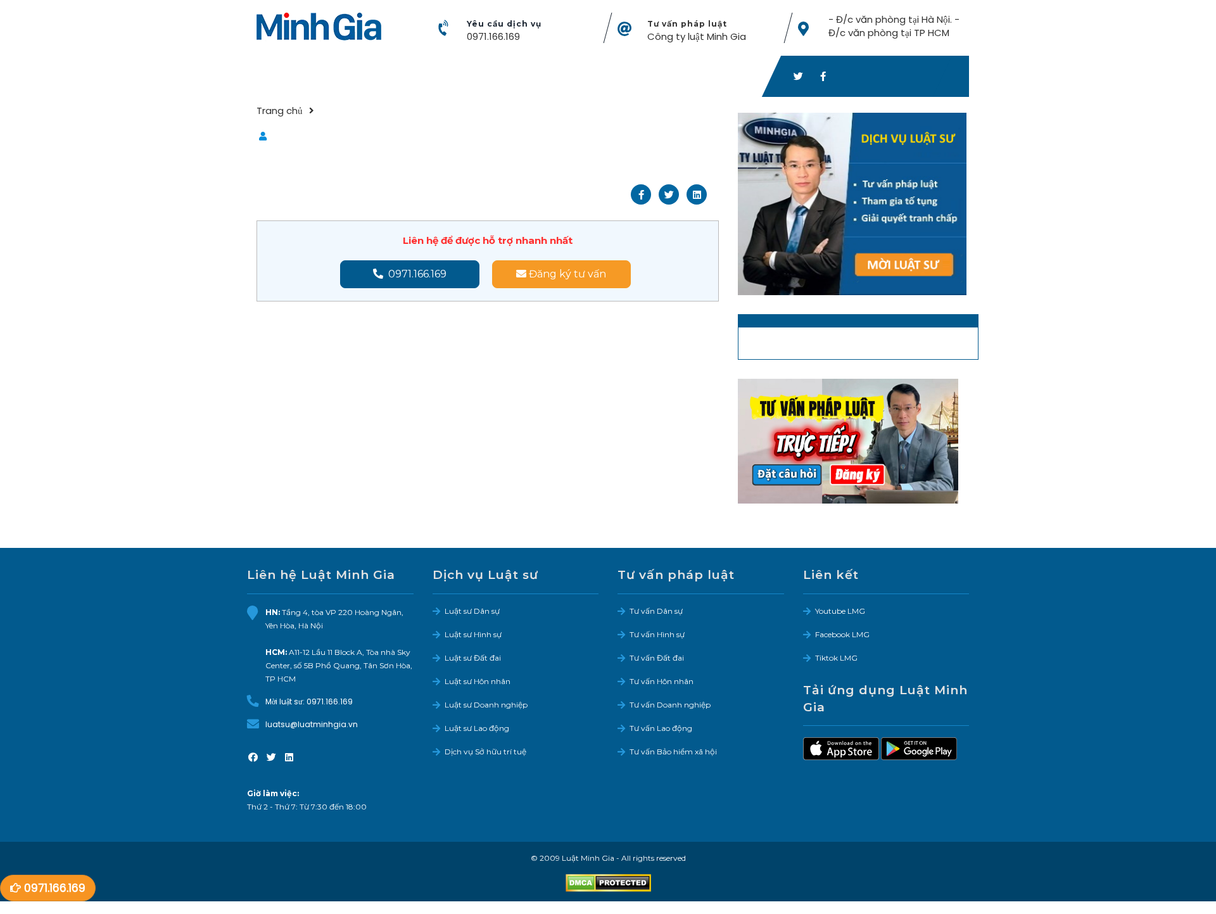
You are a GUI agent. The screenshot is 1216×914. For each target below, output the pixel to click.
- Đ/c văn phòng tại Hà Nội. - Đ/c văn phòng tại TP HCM (894, 26)
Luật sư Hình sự (473, 634)
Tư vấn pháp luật (687, 24)
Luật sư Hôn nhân (477, 681)
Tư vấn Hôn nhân (662, 681)
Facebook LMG (842, 634)
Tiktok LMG (836, 658)
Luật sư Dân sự (472, 611)
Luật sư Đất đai (473, 658)
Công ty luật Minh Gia (696, 36)
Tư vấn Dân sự (656, 611)
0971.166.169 (493, 36)
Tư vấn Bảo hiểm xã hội (673, 751)
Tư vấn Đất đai (657, 658)
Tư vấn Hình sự (657, 634)
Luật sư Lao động (477, 728)
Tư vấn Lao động (661, 728)
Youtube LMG (840, 611)
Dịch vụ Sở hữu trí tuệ (485, 751)
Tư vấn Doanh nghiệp (670, 704)
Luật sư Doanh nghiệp (486, 704)
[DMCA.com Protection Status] (608, 882)
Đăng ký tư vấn (566, 274)
